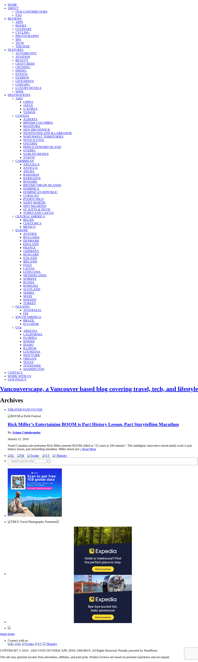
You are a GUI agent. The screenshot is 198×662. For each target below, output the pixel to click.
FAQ (18, 15)
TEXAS (28, 362)
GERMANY (31, 251)
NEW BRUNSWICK (36, 129)
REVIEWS (15, 18)
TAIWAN (29, 112)
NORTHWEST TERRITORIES (43, 136)
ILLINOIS (29, 348)
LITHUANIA (32, 272)
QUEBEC (29, 150)
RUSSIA (28, 282)
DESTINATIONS (19, 95)
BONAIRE (30, 181)
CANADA (22, 115)
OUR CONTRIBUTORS (31, 11)
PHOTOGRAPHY (27, 36)
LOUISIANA (31, 351)
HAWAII (28, 341)
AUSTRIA (30, 233)
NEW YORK (31, 355)
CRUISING (22, 67)
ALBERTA (30, 119)
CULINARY (23, 29)
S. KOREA (30, 108)
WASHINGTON (33, 369)
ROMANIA (30, 285)
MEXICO (29, 226)
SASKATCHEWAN (36, 154)
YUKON (29, 157)
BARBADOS (32, 178)
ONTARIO (30, 143)
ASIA (19, 98)
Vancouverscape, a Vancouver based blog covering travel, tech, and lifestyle (99, 388)
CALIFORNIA (32, 334)
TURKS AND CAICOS (38, 213)
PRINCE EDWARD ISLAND (42, 147)
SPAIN (27, 296)
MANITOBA (31, 126)
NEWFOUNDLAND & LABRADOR (47, 133)
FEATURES (15, 49)
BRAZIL (29, 320)
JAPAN (28, 105)
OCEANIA (22, 306)
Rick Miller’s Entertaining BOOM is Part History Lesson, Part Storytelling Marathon (93, 424)
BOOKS (20, 25)
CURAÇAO (31, 195)
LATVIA (29, 268)
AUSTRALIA (32, 310)
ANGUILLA (31, 164)
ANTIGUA (30, 167)
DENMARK (31, 240)
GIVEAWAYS (24, 81)
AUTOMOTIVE (26, 53)
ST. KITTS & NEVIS (36, 209)
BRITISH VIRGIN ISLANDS (42, 185)
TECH (19, 43)
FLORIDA (30, 337)
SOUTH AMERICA (28, 317)
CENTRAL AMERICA (30, 216)
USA (18, 327)
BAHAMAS (31, 174)
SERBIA (28, 292)
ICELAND (30, 258)
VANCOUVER (32, 409)
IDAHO (28, 344)
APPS (19, 22)
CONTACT (15, 372)
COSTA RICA (32, 223)
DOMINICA (31, 188)
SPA (18, 39)
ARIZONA (30, 331)
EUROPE (21, 230)
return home (7, 634)
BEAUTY (21, 60)
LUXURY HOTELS (28, 88)
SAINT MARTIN (34, 202)
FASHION (22, 77)
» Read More (88, 449)
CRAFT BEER (25, 63)
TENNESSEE (32, 365)
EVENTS (21, 74)
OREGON (30, 358)
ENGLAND (31, 244)
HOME (12, 4)
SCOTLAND (31, 289)
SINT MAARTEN (34, 206)
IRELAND (30, 261)
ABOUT (13, 8)
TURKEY (29, 303)
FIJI (25, 313)
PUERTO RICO (33, 199)
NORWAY (30, 278)
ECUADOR (31, 324)
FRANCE (29, 247)
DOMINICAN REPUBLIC (40, 192)
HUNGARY (31, 254)
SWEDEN (29, 299)
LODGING (22, 84)
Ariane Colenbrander (26, 432)
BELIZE (28, 220)
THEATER (22, 46)
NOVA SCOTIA (33, 140)
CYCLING (22, 32)
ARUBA (28, 171)
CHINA (28, 102)
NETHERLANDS (34, 275)
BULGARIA (31, 237)
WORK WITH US (19, 376)
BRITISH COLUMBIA (38, 122)
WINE (19, 91)
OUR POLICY (17, 379)
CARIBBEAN (24, 161)
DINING (21, 70)
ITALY (27, 265)
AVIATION (22, 56)
